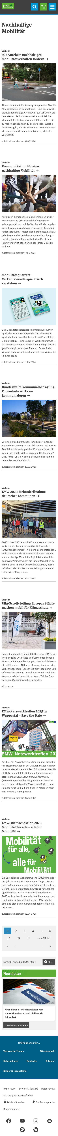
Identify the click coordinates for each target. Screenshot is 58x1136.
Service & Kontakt (28, 1088)
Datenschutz (48, 1088)
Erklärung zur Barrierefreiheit (18, 1095)
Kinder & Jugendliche (14, 1071)
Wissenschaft (47, 1051)
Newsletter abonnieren (16, 1025)
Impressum (9, 1088)
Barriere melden (11, 1109)
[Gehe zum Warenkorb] (43, 6)
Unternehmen (10, 1061)
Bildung (50, 1061)
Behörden (32, 1061)
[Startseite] (8, 6)
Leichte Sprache (15, 1102)
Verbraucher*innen (13, 1051)
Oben (50, 962)
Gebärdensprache (45, 1102)
